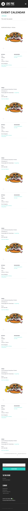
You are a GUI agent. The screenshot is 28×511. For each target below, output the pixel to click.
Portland (10, 65)
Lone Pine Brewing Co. (18, 56)
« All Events (4, 15)
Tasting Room (3, 66)
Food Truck (3, 65)
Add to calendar (8, 48)
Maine (7, 65)
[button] (26, 4)
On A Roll (15, 57)
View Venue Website (5, 98)
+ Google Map (16, 92)
